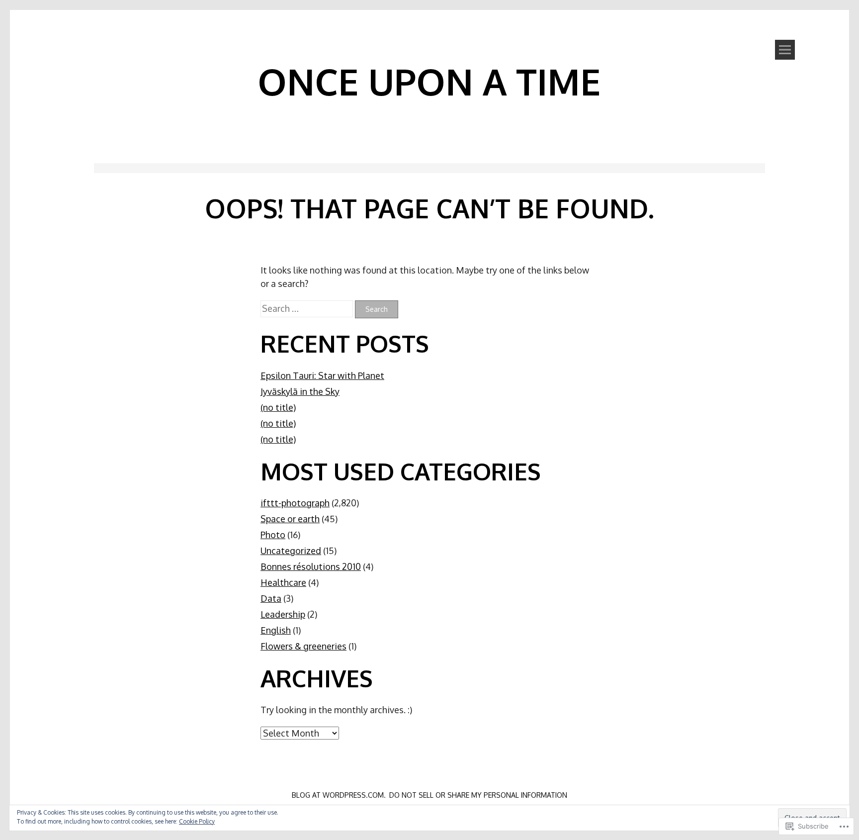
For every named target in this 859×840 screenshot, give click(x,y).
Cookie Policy (197, 821)
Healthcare (283, 582)
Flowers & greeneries (303, 646)
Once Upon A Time (429, 81)
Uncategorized (290, 550)
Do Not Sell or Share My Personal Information (478, 795)
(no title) (278, 407)
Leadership (282, 614)
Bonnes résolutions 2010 (310, 566)
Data (270, 598)
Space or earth (290, 518)
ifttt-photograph (295, 502)
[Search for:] (307, 308)
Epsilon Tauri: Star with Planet (322, 375)
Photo (272, 534)
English (275, 630)
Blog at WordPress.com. (339, 795)
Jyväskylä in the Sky (300, 391)
